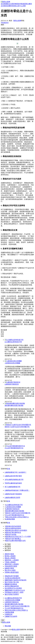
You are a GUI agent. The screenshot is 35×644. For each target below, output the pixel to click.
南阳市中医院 (9, 554)
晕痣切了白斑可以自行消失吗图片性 (17, 427)
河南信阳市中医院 (11, 566)
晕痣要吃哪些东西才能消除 (14, 405)
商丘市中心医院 (10, 570)
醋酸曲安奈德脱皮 (11, 584)
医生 (8, 4)
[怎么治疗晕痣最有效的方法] (15, 446)
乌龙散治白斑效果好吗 (12, 578)
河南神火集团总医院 (12, 572)
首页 (2, 4)
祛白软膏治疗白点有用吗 (13, 588)
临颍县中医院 (9, 568)
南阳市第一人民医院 (12, 560)
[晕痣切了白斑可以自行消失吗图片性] (18, 425)
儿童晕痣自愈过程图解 (12, 363)
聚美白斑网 (17, 20)
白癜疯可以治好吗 (11, 616)
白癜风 (29, 4)
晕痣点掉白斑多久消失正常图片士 (17, 517)
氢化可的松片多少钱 (12, 582)
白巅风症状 (8, 614)
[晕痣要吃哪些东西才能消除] (15, 403)
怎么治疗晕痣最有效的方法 (14, 448)
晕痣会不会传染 (10, 534)
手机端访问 (5, 22)
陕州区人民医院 (10, 556)
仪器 (11, 4)
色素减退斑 (23, 4)
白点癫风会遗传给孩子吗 (13, 342)
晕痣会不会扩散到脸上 (13, 538)
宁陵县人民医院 (10, 562)
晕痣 (17, 4)
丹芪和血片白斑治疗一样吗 (14, 592)
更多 (8, 469)
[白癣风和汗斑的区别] (12, 382)
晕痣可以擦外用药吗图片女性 (15, 540)
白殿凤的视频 (10, 519)
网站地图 (8, 626)
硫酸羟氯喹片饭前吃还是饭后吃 (15, 580)
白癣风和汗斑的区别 (12, 384)
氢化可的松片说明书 (12, 594)
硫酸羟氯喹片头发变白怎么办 (15, 590)
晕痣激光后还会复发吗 (13, 526)
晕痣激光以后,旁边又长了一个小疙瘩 (18, 536)
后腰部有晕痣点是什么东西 (16, 6)
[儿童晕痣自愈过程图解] (13, 361)
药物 (14, 4)
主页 (2, 6)
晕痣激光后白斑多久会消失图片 (16, 530)
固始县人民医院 (10, 558)
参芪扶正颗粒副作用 (12, 586)
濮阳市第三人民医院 (12, 564)
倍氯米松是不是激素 (12, 576)
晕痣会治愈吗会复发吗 (13, 528)
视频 (5, 4)
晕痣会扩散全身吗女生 (13, 532)
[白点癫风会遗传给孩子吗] (14, 340)
